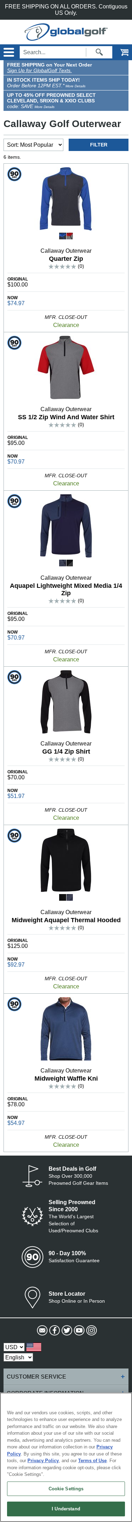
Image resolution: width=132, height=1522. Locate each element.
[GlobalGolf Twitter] (66, 1330)
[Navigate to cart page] (119, 52)
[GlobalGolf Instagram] (90, 1330)
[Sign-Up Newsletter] (41, 1330)
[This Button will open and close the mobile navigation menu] (8, 52)
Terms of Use (92, 1460)
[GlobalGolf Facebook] (54, 1330)
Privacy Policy (43, 1460)
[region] (66, 1457)
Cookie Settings (66, 1488)
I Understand (66, 1508)
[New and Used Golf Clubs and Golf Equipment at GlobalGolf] (66, 37)
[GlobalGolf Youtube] (78, 1330)
